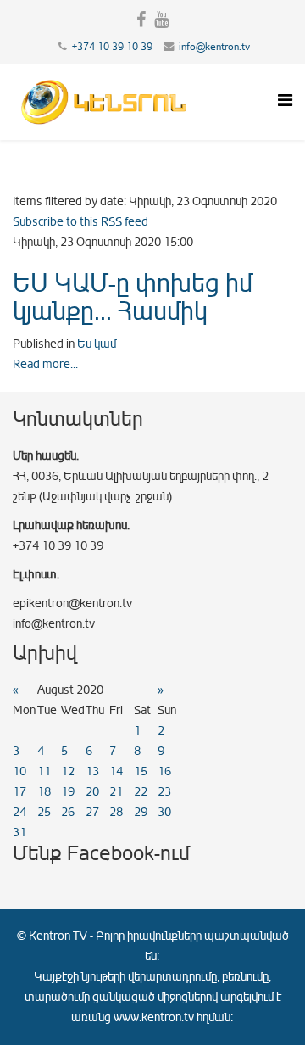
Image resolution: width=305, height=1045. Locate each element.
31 (19, 832)
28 (116, 812)
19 (68, 792)
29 (140, 812)
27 (92, 812)
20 (92, 792)
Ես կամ (96, 344)
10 (19, 771)
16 (164, 771)
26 (68, 812)
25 (44, 812)
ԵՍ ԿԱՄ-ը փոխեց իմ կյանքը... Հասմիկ (132, 297)
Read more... (45, 364)
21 (116, 792)
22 (140, 792)
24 (19, 812)
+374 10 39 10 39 (112, 46)
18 (44, 792)
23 (164, 792)
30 (164, 812)
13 (92, 771)
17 (19, 792)
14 (116, 771)
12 (68, 771)
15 (140, 771)
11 (44, 771)
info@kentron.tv (214, 46)
